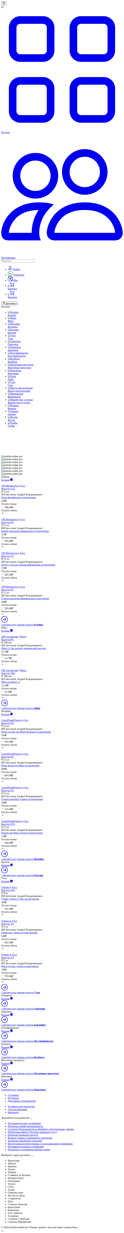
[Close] (31, 1118)
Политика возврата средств (23, 1135)
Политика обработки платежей (25, 1140)
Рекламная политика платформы (26, 1146)
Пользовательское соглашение (24, 1123)
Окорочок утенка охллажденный (19, 932)
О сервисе (13, 1095)
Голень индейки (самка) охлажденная (22, 799)
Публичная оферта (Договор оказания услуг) (32, 1132)
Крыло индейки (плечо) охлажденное (22, 832)
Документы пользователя (22, 1101)
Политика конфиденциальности (25, 1126)
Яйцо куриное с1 (10, 682)
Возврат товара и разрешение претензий (30, 1138)
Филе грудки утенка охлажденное (20, 966)
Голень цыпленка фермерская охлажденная (25, 598)
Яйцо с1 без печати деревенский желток (23, 648)
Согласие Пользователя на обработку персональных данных (41, 1129)
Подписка (13, 1098)
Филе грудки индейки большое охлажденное (26, 731)
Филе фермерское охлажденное (18, 497)
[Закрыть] (32, 1155)
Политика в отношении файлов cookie (29, 1149)
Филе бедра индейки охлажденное (20, 765)
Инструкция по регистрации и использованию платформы (40, 1143)
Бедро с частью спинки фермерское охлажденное (28, 564)
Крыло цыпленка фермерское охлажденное (25, 531)
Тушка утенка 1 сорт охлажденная (20, 899)
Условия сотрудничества (21, 1106)
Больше (5, 480)
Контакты (13, 1112)
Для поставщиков (17, 1109)
